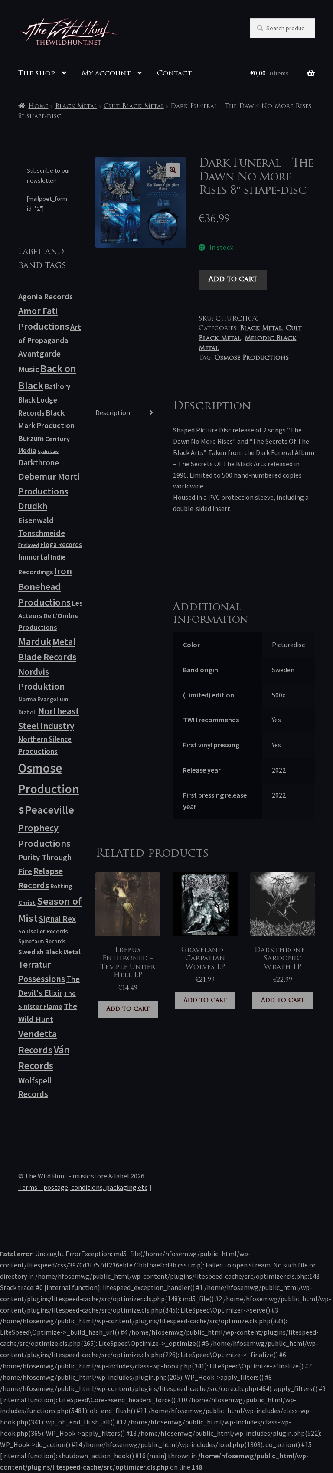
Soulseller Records (43, 931)
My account (106, 73)
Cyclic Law (48, 451)
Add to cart (233, 279)
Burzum (31, 438)
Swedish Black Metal (49, 951)
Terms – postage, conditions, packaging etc (82, 1187)
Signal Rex (57, 919)
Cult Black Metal (134, 106)
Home (38, 106)
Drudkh (32, 506)
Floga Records (61, 544)
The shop (36, 73)
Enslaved (28, 545)
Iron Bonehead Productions (45, 586)
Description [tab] (112, 412)
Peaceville (49, 810)
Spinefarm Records (41, 941)
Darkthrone (38, 462)
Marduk (34, 641)
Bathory (57, 386)
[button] (173, 170)
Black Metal (76, 106)
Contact (174, 73)
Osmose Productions (252, 358)
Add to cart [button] (128, 1009)
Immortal (33, 557)
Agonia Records (45, 296)
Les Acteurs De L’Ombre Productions (50, 615)
